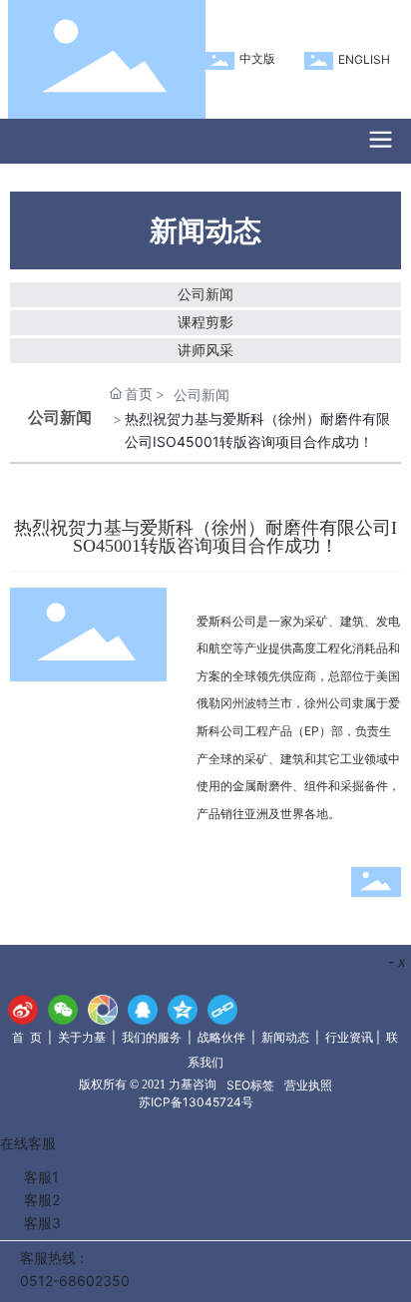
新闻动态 (285, 1037)
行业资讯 (349, 1037)
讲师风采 (205, 349)
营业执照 (308, 1085)
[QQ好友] (143, 1010)
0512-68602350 (75, 1280)
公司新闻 (205, 293)
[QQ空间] (183, 1010)
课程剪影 (205, 321)
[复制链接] (222, 1010)
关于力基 (82, 1037)
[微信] (63, 1010)
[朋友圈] (103, 1010)
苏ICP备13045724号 (196, 1101)
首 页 (27, 1037)
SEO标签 (250, 1085)
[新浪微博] (23, 1010)
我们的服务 (152, 1037)
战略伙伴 (221, 1037)
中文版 (257, 58)
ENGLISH (364, 59)
